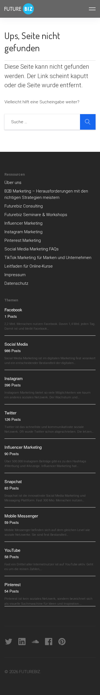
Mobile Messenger (21, 516)
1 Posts (10, 316)
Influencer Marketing (23, 223)
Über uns (12, 182)
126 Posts (12, 419)
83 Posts (11, 488)
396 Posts (12, 385)
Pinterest (12, 584)
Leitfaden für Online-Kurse (28, 266)
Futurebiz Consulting (23, 206)
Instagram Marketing (23, 231)
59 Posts (11, 522)
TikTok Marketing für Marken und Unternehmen (47, 257)
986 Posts (12, 350)
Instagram (13, 378)
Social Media (16, 344)
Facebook (13, 309)
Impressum (15, 274)
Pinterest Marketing (22, 240)
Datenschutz (16, 283)
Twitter (10, 413)
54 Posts (11, 591)
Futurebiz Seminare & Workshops (35, 214)
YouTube (12, 550)
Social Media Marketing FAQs (31, 249)
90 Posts (11, 453)
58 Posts (11, 556)
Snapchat (13, 481)
